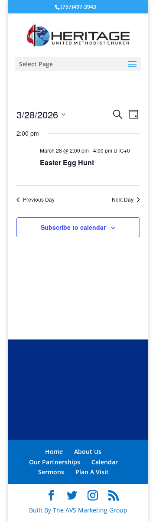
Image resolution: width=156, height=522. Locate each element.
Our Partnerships (54, 462)
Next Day (122, 199)
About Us (87, 451)
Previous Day (39, 199)
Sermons (51, 472)
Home (54, 451)
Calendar (104, 462)
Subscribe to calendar (73, 227)
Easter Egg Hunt (67, 162)
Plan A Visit (92, 472)
